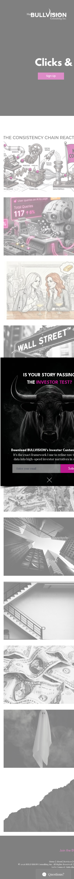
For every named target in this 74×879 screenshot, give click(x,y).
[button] (49, 480)
